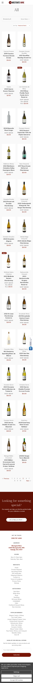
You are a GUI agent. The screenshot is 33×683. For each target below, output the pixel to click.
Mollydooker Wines (16, 623)
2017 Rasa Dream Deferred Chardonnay (24, 168)
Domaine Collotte (16, 627)
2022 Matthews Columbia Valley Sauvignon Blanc (9, 168)
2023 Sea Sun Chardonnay (24, 354)
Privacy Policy (16, 581)
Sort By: (15, 25)
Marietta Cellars (16, 633)
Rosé (16, 595)
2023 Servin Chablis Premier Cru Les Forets (24, 389)
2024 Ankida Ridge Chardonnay (24, 242)
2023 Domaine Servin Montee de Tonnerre (8, 389)
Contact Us (16, 577)
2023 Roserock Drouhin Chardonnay (8, 204)
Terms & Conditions (16, 579)
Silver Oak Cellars (16, 625)
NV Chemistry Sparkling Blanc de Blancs (8, 353)
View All (16, 635)
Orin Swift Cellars (16, 617)
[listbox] (24, 25)
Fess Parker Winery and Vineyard (16, 631)
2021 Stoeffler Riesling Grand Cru (24, 57)
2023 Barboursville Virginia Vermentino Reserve (24, 280)
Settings (16, 672)
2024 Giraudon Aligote (8, 240)
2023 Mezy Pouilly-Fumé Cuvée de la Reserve (24, 94)
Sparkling (16, 597)
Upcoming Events (16, 571)
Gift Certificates (16, 573)
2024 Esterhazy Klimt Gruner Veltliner (24, 425)
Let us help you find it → (16, 520)
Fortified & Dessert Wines (16, 605)
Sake (16, 603)
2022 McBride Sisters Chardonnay (9, 278)
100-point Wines (16, 599)
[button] (16, 19)
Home (16, 567)
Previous (6, 478)
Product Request (16, 569)
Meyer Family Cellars (16, 629)
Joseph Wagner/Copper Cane (16, 619)
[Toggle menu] (2, 2)
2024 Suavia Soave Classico (8, 90)
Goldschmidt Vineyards (16, 621)
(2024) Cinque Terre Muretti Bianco (24, 458)
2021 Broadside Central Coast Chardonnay (24, 318)
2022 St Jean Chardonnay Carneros (8, 316)
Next (28, 481)
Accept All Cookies (16, 680)
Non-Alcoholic (16, 607)
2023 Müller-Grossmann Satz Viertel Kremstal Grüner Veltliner (9, 463)
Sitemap (16, 583)
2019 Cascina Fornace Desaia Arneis (8, 56)
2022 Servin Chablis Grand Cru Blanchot (8, 425)
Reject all (16, 676)
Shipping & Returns (16, 575)
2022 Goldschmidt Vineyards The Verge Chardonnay (24, 205)
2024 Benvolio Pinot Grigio (9, 129)
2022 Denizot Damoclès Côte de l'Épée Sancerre (24, 133)
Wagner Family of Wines (16, 615)
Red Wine (17, 591)
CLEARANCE (16, 601)
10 (20, 480)
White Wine (16, 593)
